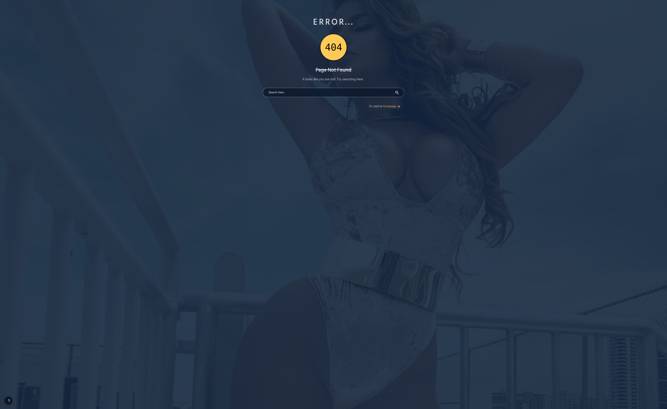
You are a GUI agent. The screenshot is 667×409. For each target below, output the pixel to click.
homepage (390, 106)
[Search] (397, 92)
